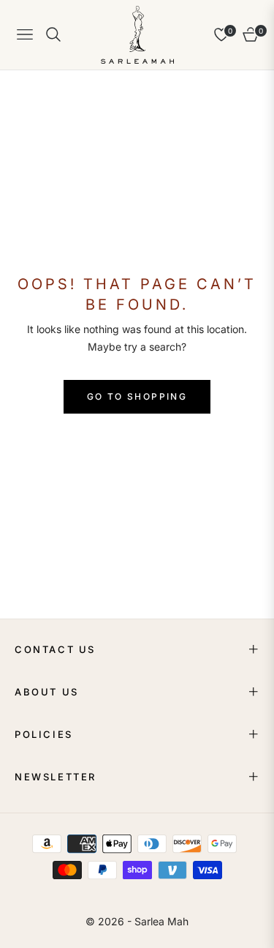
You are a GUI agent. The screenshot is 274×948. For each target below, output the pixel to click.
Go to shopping (137, 396)
